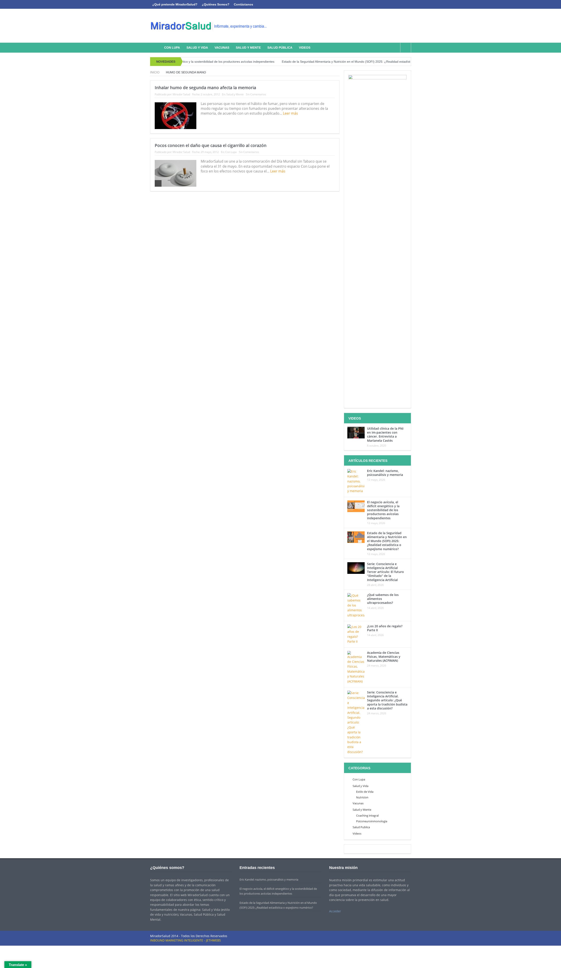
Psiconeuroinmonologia (371, 821)
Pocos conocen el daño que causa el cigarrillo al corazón (210, 145)
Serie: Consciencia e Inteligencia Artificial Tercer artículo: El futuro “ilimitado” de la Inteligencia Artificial (385, 572)
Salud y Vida (197, 47)
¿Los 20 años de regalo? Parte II (384, 628)
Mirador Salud (181, 94)
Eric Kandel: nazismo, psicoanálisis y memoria (385, 473)
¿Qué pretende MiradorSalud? (174, 4)
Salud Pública (279, 47)
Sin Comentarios (256, 94)
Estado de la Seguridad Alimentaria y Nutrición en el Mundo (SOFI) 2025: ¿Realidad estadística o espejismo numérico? (340, 61)
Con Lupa (172, 47)
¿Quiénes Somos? (215, 4)
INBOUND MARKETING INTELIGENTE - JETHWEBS (185, 940)
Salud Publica (361, 827)
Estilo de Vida (364, 792)
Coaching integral (367, 815)
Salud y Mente (248, 47)
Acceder (335, 911)
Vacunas (222, 47)
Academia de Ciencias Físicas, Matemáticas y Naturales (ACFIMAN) (383, 657)
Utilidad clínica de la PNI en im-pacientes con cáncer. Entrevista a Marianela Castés (385, 434)
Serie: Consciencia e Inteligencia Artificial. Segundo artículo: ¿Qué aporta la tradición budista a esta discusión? (387, 700)
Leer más (291, 113)
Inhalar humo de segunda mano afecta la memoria (205, 87)
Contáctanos (243, 4)
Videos (304, 47)
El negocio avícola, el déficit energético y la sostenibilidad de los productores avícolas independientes (383, 510)
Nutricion (362, 797)
